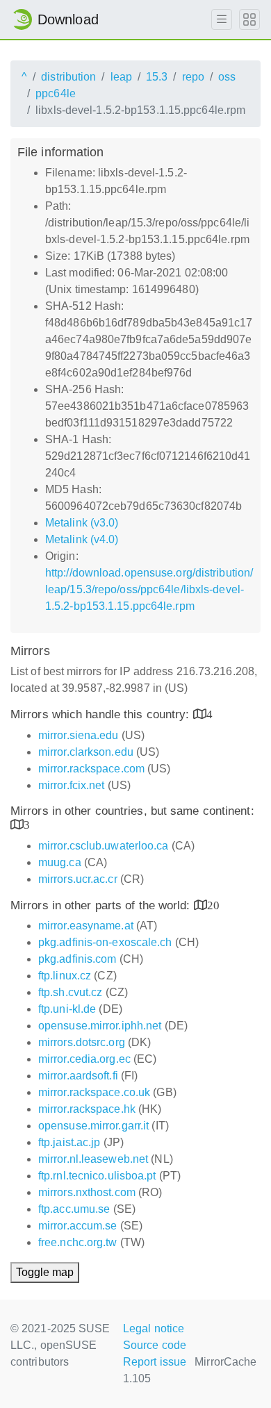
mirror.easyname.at (85, 925)
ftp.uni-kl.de (67, 1009)
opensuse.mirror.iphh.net (99, 1026)
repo (193, 77)
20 (213, 905)
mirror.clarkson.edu (85, 752)
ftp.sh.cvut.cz (70, 992)
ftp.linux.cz (64, 976)
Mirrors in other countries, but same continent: (132, 811)
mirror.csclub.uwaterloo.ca (103, 846)
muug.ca (59, 862)
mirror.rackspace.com (91, 769)
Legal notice (153, 1328)
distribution (68, 77)
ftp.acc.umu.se (74, 1209)
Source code (154, 1345)
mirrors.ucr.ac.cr (77, 879)
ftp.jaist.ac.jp (69, 1142)
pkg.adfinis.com (77, 959)
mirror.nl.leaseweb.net (93, 1159)
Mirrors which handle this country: (101, 714)
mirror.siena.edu (78, 735)
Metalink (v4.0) (82, 539)
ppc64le (55, 93)
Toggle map (45, 1272)
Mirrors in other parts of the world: (102, 905)
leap (121, 77)
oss (227, 77)
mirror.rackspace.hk (87, 1109)
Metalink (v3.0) (82, 523)
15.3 (156, 77)
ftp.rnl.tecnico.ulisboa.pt (97, 1176)
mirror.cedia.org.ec (84, 1059)
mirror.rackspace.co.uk (94, 1092)
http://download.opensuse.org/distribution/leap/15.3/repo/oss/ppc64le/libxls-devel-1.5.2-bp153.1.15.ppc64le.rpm (149, 589)
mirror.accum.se (77, 1226)
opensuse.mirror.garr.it (93, 1126)
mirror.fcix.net (71, 785)
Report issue (154, 1362)
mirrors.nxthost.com (87, 1192)
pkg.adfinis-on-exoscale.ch (105, 942)
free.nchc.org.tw (77, 1242)
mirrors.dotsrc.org (81, 1042)
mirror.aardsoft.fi (78, 1076)
